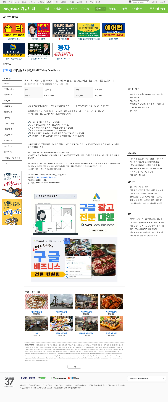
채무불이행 (134, 97)
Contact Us (121, 385)
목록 (74, 367)
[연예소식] (146, 182)
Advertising (111, 385)
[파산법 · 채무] (146, 89)
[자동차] (124, 8)
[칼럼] (146, 214)
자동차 (63, 2)
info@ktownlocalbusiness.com (45, 177)
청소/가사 (8, 146)
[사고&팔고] (86, 8)
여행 (86, 2)
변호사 (7, 83)
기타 (6, 163)
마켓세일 (72, 2)
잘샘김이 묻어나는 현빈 (139, 187)
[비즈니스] (100, 8)
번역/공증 (8, 95)
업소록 (98, 2)
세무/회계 (8, 106)
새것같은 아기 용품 (137, 175)
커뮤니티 (32, 2)
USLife (49, 2)
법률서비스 (9, 89)
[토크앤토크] (137, 8)
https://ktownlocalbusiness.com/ (48, 183)
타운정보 (41, 2)
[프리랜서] (58, 8)
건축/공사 (8, 118)
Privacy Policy (47, 385)
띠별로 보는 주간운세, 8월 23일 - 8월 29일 (146, 232)
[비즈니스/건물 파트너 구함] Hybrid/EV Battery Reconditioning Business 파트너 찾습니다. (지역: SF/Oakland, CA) (31, 70)
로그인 (162, 2)
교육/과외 (8, 129)
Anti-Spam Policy (80, 385)
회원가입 (154, 2)
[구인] (47, 8)
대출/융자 (8, 112)
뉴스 (10, 2)
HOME (4, 2)
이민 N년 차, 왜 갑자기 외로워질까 (143, 229)
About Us (23, 385)
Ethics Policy (58, 385)
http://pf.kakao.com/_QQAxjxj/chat (52, 174)
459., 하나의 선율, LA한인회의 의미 (143, 235)
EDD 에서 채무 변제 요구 (139, 107)
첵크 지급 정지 (135, 101)
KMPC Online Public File (97, 385)
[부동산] (112, 8)
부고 (91, 2)
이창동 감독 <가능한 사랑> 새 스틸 (143, 193)
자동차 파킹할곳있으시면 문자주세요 (144, 162)
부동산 (56, 2)
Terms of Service (34, 385)
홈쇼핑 (79, 2)
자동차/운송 (9, 123)
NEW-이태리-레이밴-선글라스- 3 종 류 (145, 165)
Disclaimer (68, 385)
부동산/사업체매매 (12, 157)
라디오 (17, 2)
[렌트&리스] (71, 8)
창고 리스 (133, 111)
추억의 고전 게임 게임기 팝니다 (142, 172)
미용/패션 (8, 140)
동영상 (24, 2)
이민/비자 (8, 100)
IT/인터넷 (8, 152)
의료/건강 (8, 135)
